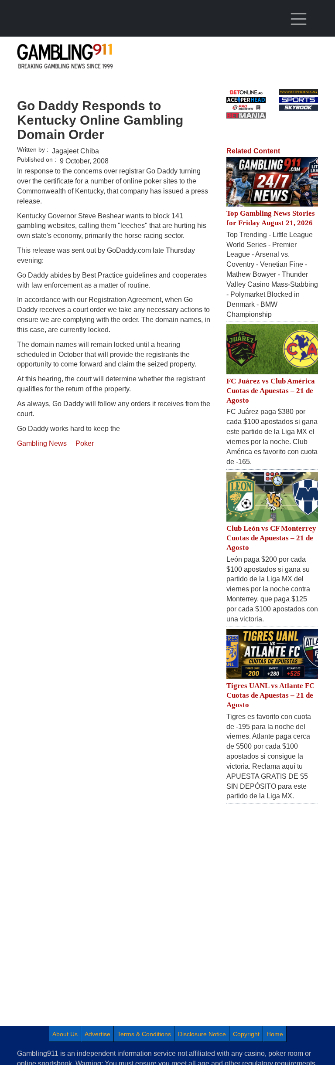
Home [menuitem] (275, 1034)
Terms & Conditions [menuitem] (144, 1034)
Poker (84, 443)
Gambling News (42, 443)
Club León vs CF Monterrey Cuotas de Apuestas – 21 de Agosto (271, 538)
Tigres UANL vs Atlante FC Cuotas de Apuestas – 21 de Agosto (270, 695)
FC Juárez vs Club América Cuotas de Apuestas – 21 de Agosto (270, 390)
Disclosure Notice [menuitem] (202, 1034)
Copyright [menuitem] (246, 1034)
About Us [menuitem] (65, 1034)
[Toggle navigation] (298, 19)
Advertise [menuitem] (97, 1034)
